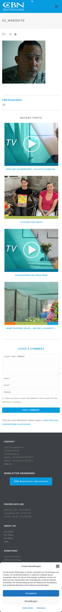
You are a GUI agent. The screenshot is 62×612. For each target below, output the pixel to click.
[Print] (16, 34)
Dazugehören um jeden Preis (31, 275)
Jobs (6, 541)
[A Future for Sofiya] (31, 197)
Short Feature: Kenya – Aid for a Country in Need (32, 328)
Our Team (8, 535)
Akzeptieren (31, 593)
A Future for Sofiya (31, 222)
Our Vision (9, 531)
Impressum (40, 608)
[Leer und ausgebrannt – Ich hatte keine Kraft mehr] (31, 144)
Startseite (24, 26)
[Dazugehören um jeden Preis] (31, 250)
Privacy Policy (27, 608)
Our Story (8, 538)
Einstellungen (31, 601)
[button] (57, 566)
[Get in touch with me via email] (4, 105)
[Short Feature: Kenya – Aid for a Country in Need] (31, 303)
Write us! (8, 464)
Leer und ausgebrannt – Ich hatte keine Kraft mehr (32, 169)
